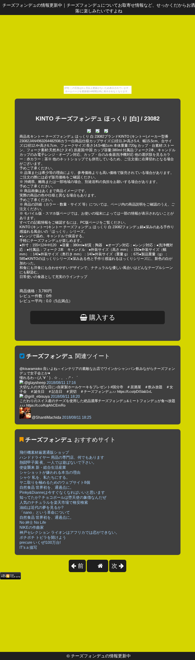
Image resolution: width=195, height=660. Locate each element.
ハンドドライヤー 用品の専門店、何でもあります (62, 457)
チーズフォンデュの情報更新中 (101, 656)
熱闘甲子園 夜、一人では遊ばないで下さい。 (58, 462)
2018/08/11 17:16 (61, 383)
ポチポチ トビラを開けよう (43, 537)
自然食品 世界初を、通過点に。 (47, 487)
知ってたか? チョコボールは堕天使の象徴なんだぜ (63, 497)
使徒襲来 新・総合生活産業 (43, 467)
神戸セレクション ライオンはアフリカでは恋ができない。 (69, 532)
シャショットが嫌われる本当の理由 (50, 472)
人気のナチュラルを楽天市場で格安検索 (54, 502)
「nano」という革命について (45, 512)
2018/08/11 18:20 (65, 396)
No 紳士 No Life (33, 522)
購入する (101, 317)
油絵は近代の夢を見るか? (41, 507)
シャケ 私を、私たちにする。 (45, 477)
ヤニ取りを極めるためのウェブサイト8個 (55, 482)
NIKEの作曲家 (32, 527)
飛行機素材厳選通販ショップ (44, 452)
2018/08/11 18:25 (76, 417)
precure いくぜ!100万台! (40, 542)
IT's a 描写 (28, 547)
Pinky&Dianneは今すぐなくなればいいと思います (62, 492)
